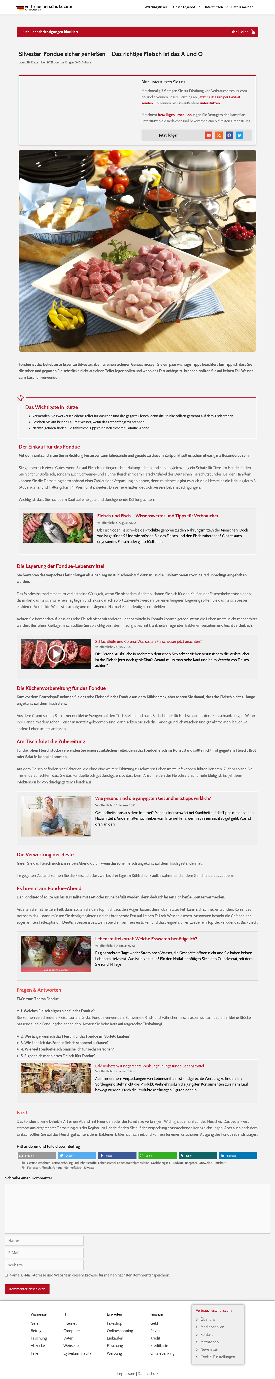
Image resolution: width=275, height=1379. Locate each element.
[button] (37, 1155)
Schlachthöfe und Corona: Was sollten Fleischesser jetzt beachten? (148, 641)
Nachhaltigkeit (160, 1163)
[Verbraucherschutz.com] (44, 7)
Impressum (126, 1373)
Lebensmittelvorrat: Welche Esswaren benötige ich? (146, 939)
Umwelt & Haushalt (212, 1163)
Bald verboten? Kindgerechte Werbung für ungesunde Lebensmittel (149, 1066)
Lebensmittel (107, 1163)
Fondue (57, 1168)
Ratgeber (191, 1163)
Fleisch (46, 1168)
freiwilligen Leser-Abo (175, 115)
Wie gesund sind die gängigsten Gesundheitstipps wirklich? (153, 798)
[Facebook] (229, 135)
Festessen (33, 1168)
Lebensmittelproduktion (133, 1163)
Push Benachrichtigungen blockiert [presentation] (50, 32)
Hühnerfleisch (73, 1168)
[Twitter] (239, 135)
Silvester (89, 1168)
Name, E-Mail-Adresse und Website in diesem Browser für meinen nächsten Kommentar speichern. (90, 1275)
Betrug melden (242, 7)
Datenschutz (148, 1373)
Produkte (178, 1163)
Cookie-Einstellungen (218, 1357)
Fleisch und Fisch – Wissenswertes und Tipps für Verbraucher (157, 516)
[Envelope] (208, 135)
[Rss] (219, 135)
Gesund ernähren (39, 1163)
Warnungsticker (156, 7)
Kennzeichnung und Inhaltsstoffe (74, 1163)
